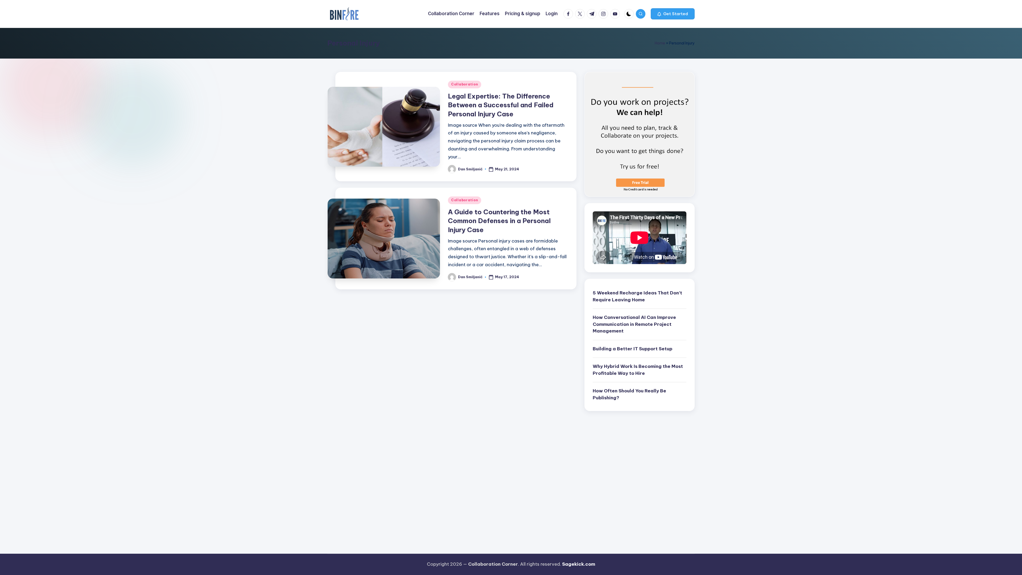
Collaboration (464, 84)
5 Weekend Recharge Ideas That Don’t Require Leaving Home (637, 296)
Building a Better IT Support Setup (632, 349)
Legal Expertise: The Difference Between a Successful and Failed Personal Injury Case (501, 105)
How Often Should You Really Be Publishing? (629, 394)
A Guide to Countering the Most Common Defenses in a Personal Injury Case (499, 221)
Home (660, 43)
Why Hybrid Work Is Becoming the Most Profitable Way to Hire (638, 369)
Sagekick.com (578, 564)
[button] (673, 13)
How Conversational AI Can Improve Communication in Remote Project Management (634, 324)
